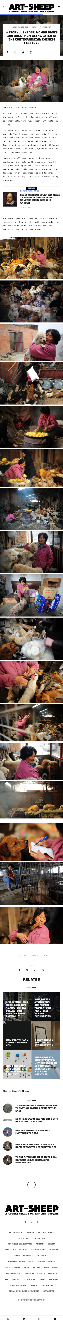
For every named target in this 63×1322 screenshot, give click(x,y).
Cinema (51, 1244)
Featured (54, 1250)
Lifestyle (28, 1256)
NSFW (55, 1267)
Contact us (48, 1291)
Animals (40, 1244)
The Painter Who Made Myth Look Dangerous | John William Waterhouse (36, 1160)
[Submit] (23, 52)
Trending (53, 1279)
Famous (23, 1250)
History (34, 1285)
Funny (16, 1256)
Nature (36, 1267)
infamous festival (29, 113)
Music (26, 1267)
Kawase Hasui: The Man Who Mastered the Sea (32, 1132)
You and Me (47, 1285)
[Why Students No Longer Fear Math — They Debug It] (17, 1064)
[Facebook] (25, 1222)
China (17, 956)
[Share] (7, 52)
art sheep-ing (16, 1232)
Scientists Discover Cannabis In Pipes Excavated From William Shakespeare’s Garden (40, 199)
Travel (42, 1279)
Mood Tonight (12, 1267)
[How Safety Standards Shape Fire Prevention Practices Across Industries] (46, 1006)
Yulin (45, 956)
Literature (26, 191)
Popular (52, 1273)
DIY (14, 1250)
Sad (6, 1279)
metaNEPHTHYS (27, 1300)
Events (41, 1273)
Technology (28, 1279)
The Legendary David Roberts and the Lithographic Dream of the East (37, 1108)
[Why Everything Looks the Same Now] (17, 1035)
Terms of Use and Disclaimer (24, 1291)
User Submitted (18, 1285)
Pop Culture (39, 1238)
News (35, 27)
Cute (6, 1250)
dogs (25, 956)
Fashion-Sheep (38, 1250)
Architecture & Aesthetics (40, 1232)
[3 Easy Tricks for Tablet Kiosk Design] (46, 1035)
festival (35, 956)
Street (15, 1279)
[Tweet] (15, 52)
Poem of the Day (16, 1261)
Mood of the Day (46, 1261)
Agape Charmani (21, 27)
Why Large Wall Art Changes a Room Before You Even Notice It (35, 1146)
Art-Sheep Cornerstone (20, 1244)
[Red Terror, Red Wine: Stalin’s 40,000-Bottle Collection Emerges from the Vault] (17, 1006)
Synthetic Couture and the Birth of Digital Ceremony (36, 1120)
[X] (31, 1222)
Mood (31, 1261)
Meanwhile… (43, 1256)
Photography (13, 1273)
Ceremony (29, 1273)
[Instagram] (37, 1222)
